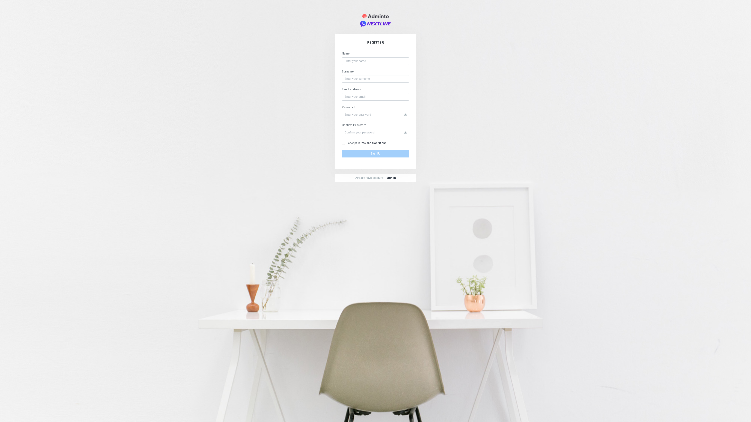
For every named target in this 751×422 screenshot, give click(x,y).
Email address (351, 89)
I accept (366, 143)
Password (348, 107)
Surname (348, 71)
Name (345, 53)
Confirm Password (354, 125)
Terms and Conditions (372, 143)
